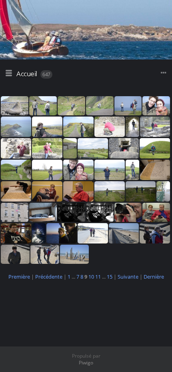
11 (98, 276)
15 (109, 276)
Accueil (26, 73)
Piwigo (86, 362)
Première (19, 276)
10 (91, 276)
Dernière (154, 276)
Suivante (128, 276)
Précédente (48, 276)
